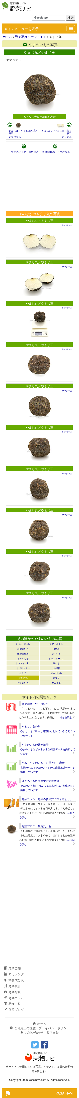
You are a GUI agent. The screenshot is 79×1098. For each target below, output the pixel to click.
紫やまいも (56, 673)
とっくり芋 (23, 658)
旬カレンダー (17, 974)
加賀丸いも (23, 648)
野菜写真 (21, 36)
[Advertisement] (39, 183)
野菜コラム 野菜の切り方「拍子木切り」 (47, 799)
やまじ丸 (23, 677)
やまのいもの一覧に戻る (25, 152)
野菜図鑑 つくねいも (35, 704)
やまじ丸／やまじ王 (39, 220)
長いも (56, 663)
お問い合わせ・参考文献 (42, 1032)
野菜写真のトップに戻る (56, 152)
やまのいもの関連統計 (35, 744)
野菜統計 (14, 986)
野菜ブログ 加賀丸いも (36, 826)
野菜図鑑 (14, 968)
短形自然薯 (23, 653)
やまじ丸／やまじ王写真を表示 (23, 132)
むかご (23, 673)
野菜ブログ (16, 1009)
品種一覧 (14, 1004)
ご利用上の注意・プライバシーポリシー (41, 1028)
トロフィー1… (56, 658)
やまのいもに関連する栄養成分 (40, 781)
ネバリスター (23, 668)
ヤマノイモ (38, 36)
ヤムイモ (56, 682)
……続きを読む (63, 717)
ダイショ (56, 653)
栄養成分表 (16, 980)
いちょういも (23, 643)
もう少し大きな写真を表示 (39, 117)
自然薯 (56, 648)
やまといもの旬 (31, 726)
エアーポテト (56, 643)
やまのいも (23, 682)
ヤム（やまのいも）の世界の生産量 (43, 762)
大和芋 (56, 677)
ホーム (7, 36)
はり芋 (56, 668)
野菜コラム (16, 998)
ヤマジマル (14, 137)
